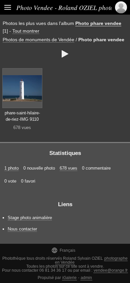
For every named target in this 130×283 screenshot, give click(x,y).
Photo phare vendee (98, 23)
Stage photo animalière (30, 217)
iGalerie (69, 278)
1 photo (11, 168)
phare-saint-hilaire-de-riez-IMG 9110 (22, 116)
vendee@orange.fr (111, 270)
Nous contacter (22, 228)
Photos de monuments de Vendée (38, 39)
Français (63, 250)
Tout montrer (25, 31)
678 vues (68, 168)
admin (86, 278)
